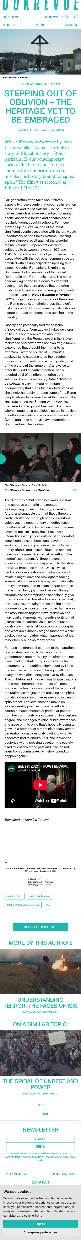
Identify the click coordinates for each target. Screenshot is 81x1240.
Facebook (18, 1174)
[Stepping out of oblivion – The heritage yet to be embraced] (40, 52)
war (48, 905)
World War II (14, 896)
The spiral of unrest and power (40, 1084)
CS (76, 17)
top (40, 1105)
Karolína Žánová (53, 130)
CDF (67, 17)
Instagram (65, 1174)
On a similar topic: (40, 1024)
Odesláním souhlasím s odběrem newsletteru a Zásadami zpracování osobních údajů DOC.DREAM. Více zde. (40, 1156)
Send (40, 1146)
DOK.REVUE (12, 16)
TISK (44, 1114)
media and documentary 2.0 (40, 83)
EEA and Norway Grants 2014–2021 (40, 871)
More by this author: (40, 943)
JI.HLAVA (51, 17)
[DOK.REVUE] (40, 6)
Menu (40, 24)
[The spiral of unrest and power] (40, 1052)
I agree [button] (40, 1224)
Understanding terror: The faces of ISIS (40, 1003)
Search (72, 24)
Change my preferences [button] (40, 1232)
